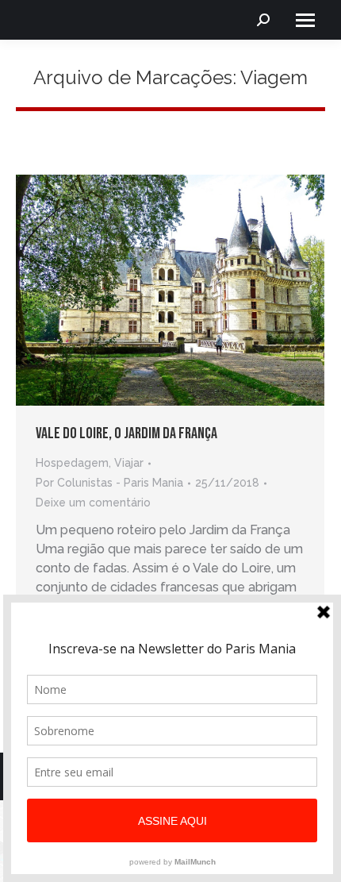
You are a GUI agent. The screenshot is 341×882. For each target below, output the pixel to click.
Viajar (129, 462)
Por (109, 482)
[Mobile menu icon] (305, 20)
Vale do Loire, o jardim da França (126, 433)
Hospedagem (72, 462)
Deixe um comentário (93, 502)
